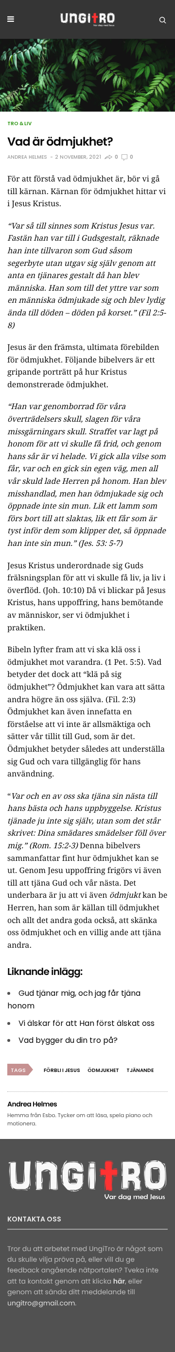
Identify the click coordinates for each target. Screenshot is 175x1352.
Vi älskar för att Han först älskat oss (86, 1023)
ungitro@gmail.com (41, 1303)
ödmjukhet (103, 1070)
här (119, 1281)
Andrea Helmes (27, 157)
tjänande (140, 1070)
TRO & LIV (19, 123)
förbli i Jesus (62, 1070)
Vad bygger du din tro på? (68, 1040)
